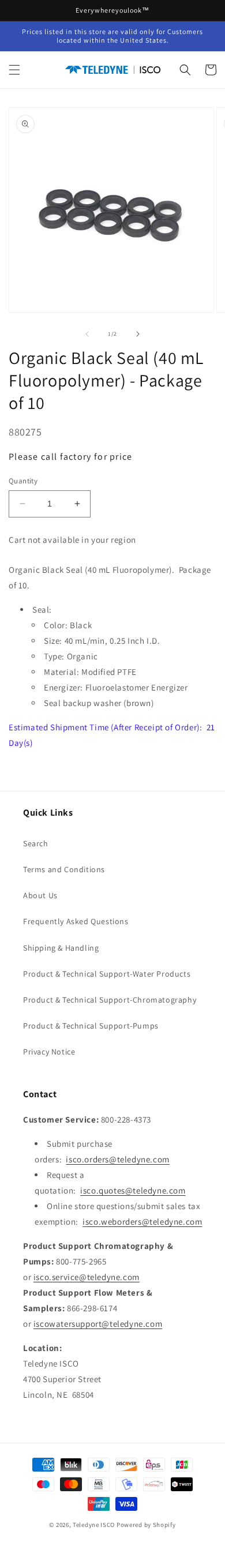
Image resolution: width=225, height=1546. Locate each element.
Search (35, 843)
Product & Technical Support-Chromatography (109, 1000)
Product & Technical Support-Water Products (106, 974)
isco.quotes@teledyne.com (132, 1190)
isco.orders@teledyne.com (117, 1159)
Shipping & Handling (61, 948)
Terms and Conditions (64, 869)
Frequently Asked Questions (76, 921)
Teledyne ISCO (94, 1525)
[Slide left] (87, 334)
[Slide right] (138, 334)
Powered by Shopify (146, 1525)
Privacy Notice (49, 1051)
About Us (40, 895)
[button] (14, 69)
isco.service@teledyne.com (86, 1276)
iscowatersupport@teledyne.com (97, 1323)
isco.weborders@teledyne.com (142, 1221)
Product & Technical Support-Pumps (91, 1025)
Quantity (23, 481)
